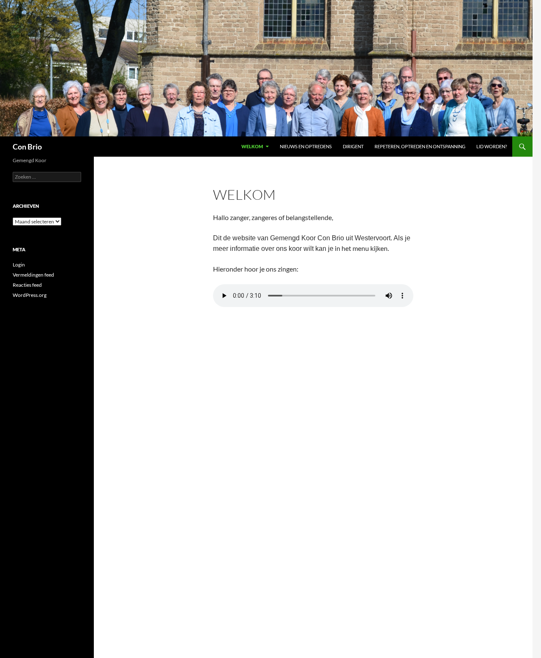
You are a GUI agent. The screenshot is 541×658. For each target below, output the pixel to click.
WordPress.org (29, 295)
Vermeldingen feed (33, 275)
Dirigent (353, 146)
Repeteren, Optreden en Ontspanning (419, 146)
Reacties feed (27, 285)
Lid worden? (491, 146)
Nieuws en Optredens (306, 146)
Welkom (252, 146)
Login (19, 264)
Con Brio (27, 146)
